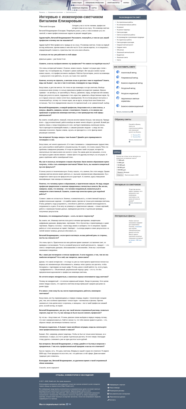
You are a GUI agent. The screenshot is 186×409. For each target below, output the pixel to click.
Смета (119, 60)
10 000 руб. (121, 165)
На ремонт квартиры (123, 30)
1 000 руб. (121, 160)
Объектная (120, 50)
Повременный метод (129, 77)
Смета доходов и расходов (125, 42)
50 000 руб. (121, 167)
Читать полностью (123, 112)
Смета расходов (122, 32)
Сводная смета (122, 47)
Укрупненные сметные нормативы (130, 99)
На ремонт (120, 27)
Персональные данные (117, 397)
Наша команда (114, 388)
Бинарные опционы (80, 8)
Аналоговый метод (128, 72)
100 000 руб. (122, 170)
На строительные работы (125, 22)
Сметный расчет (71, 12)
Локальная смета (122, 57)
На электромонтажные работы (126, 25)
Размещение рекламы (116, 391)
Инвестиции (77, 3)
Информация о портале (117, 385)
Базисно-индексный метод (132, 83)
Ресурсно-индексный (129, 93)
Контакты (112, 400)
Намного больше (123, 172)
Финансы (42, 12)
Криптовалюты (114, 3)
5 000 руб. (121, 162)
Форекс (126, 3)
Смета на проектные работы (126, 35)
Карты (94, 8)
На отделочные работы (124, 40)
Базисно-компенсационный (132, 106)
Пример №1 (136, 135)
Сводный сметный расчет (125, 45)
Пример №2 (136, 137)
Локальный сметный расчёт (125, 52)
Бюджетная (120, 55)
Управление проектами (95, 3)
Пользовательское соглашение (119, 394)
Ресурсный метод (128, 88)
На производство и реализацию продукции (130, 37)
